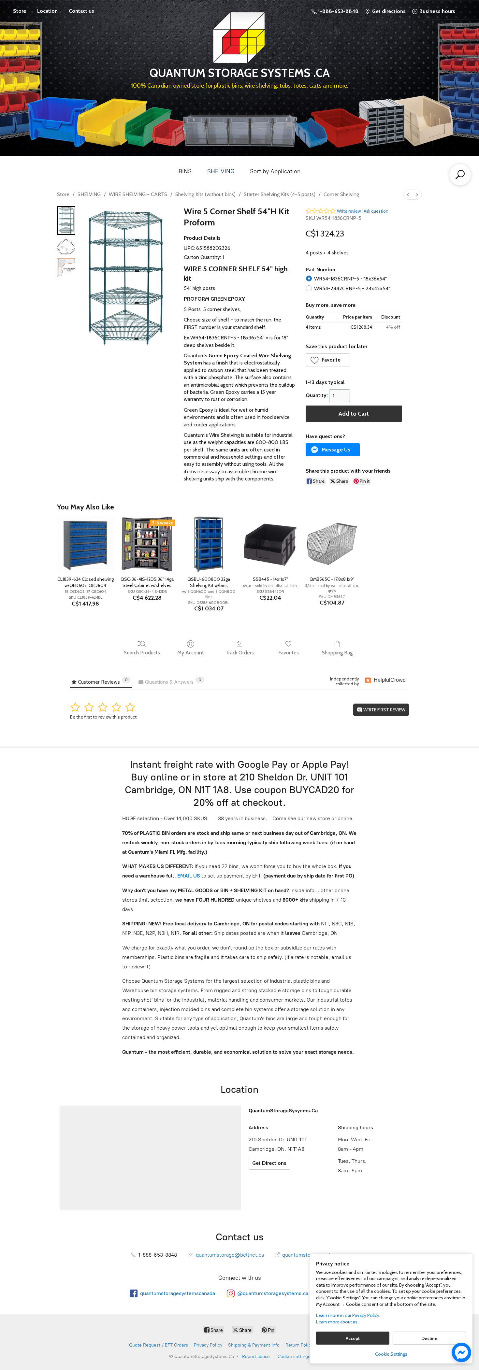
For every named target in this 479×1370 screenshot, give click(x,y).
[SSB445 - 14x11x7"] (270, 544)
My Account (190, 652)
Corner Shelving (341, 194)
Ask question (376, 211)
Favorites (288, 652)
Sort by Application (275, 171)
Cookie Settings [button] (391, 1354)
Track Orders (239, 652)
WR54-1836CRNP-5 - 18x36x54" (350, 279)
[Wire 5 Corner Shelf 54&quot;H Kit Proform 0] (66, 220)
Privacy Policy (208, 1345)
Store (19, 11)
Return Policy (299, 1345)
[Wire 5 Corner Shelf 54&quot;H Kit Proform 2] (66, 267)
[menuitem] (408, 194)
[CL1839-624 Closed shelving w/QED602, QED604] (85, 544)
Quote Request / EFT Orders (158, 1345)
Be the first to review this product (103, 717)
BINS (185, 171)
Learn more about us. (337, 1322)
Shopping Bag (337, 652)
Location (47, 11)
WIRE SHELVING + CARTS (138, 194)
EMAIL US (188, 876)
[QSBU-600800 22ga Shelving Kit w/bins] (209, 544)
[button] (328, 359)
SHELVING (220, 171)
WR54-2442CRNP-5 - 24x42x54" (352, 288)
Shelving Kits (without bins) (205, 194)
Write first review (383, 710)
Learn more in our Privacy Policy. (348, 1315)
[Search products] (460, 174)
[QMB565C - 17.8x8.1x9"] (332, 544)
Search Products (142, 652)
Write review (349, 211)
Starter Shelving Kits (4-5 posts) (279, 194)
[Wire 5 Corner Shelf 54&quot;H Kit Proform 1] (66, 246)
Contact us (81, 11)
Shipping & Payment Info (254, 1345)
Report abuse (256, 1356)
